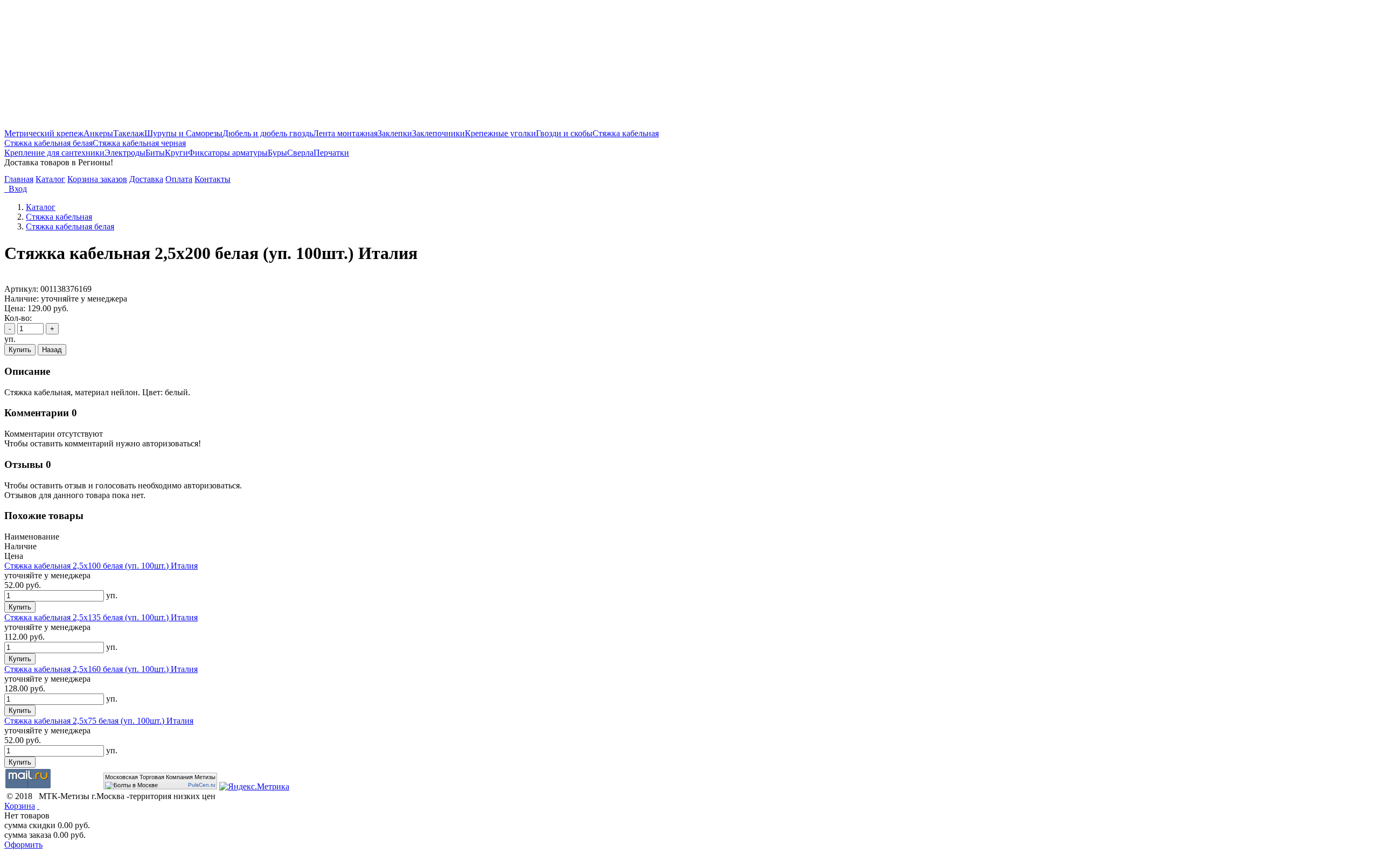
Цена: (14, 308)
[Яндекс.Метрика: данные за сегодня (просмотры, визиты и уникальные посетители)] (254, 787)
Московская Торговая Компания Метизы (160, 777)
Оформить (23, 844)
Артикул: (21, 288)
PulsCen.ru (201, 785)
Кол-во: (18, 318)
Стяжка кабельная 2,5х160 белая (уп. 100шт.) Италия (101, 669)
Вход (15, 188)
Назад (52, 350)
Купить (20, 350)
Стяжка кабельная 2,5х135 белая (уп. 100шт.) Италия (101, 617)
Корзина (19, 805)
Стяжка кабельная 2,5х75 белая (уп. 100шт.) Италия (98, 720)
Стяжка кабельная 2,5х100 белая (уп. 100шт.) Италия (101, 565)
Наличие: (21, 298)
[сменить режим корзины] (38, 805)
